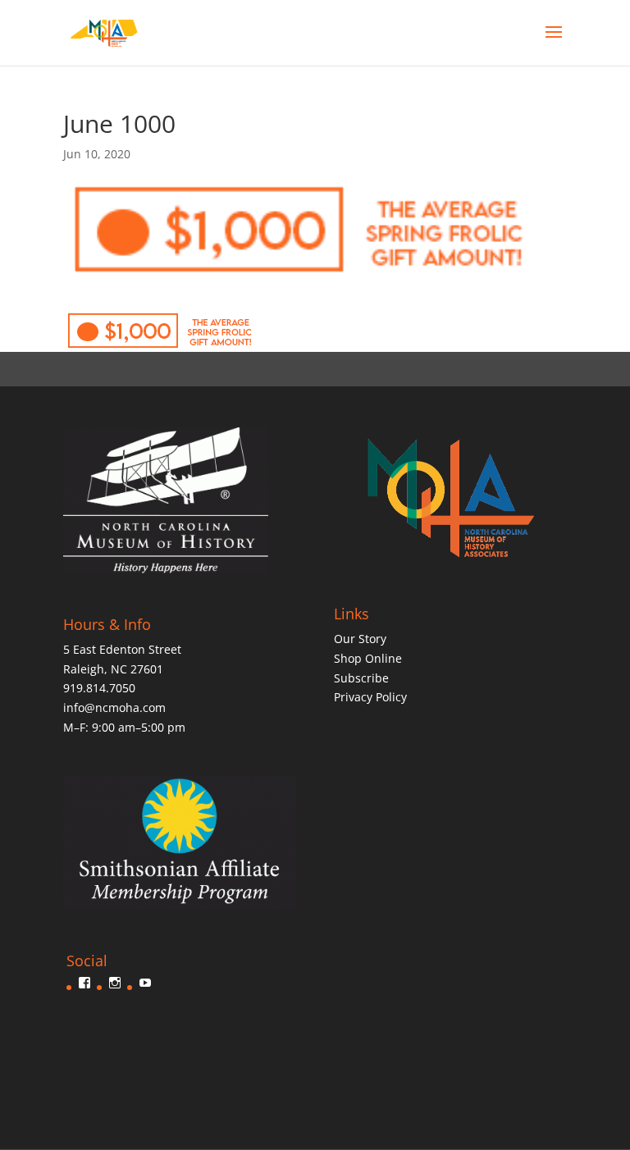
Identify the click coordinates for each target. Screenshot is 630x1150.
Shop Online (368, 658)
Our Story (360, 638)
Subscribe (361, 678)
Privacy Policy (370, 697)
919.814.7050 (99, 688)
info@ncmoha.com (114, 707)
